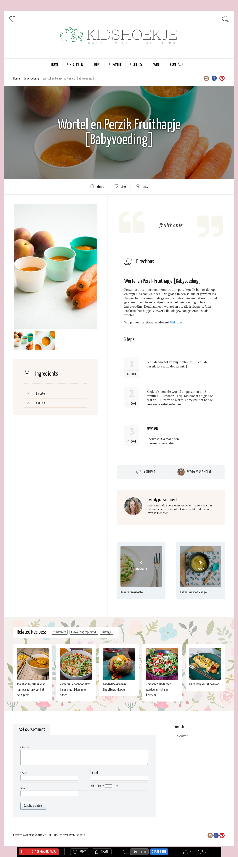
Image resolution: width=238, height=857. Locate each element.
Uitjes (137, 65)
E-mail (94, 772)
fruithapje (106, 632)
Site (22, 788)
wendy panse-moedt (199, 472)
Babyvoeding (31, 78)
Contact (176, 65)
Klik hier (176, 322)
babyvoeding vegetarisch (83, 632)
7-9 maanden (59, 632)
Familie (117, 65)
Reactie (24, 747)
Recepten (76, 65)
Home (55, 65)
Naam (23, 772)
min (143, 851)
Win (156, 65)
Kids (97, 65)
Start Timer (159, 851)
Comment (149, 472)
